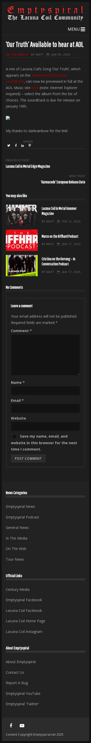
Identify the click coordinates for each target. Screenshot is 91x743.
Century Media (18, 589)
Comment (21, 330)
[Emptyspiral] (45, 19)
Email (17, 400)
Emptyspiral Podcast (22, 517)
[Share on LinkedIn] (23, 145)
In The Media (17, 54)
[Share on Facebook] (16, 145)
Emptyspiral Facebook (24, 599)
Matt (39, 54)
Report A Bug (17, 682)
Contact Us (15, 672)
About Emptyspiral (21, 661)
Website (18, 418)
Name (18, 382)
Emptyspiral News (20, 506)
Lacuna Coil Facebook (24, 610)
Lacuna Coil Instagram (24, 631)
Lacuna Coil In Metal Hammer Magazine (21, 215)
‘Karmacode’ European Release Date (63, 181)
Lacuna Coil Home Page (25, 620)
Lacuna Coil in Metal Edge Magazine (28, 166)
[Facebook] (11, 726)
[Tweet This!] (9, 145)
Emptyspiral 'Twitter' (22, 703)
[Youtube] (22, 726)
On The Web (16, 548)
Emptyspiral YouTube (23, 693)
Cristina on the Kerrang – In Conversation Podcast (21, 265)
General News (17, 527)
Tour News (15, 559)
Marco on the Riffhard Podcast (21, 240)
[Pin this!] (30, 145)
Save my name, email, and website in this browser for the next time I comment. (44, 443)
